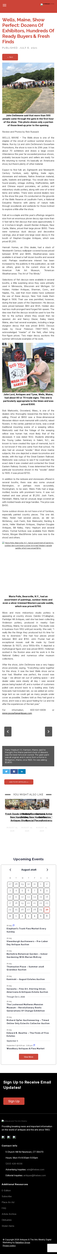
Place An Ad (8, 1202)
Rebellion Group (22, 1242)
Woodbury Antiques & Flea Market (26, 1048)
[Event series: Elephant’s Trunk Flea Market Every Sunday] (13, 925)
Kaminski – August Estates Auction (26, 979)
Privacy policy (9, 1245)
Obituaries (7, 1220)
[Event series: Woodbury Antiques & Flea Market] (34, 1045)
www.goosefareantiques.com (17, 713)
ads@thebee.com (35, 1169)
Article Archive (9, 1214)
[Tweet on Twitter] (6, 771)
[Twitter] (9, 1138)
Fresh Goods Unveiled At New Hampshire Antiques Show (18, 817)
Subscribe (7, 1196)
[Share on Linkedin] (22, 771)
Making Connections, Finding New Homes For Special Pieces (33, 817)
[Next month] (47, 870)
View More (28, 1056)
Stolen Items (8, 1226)
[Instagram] (15, 1138)
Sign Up (14, 1101)
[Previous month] (10, 870)
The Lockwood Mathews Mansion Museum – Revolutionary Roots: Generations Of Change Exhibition (26, 1007)
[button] (7, 731)
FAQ (4, 1208)
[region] (28, 741)
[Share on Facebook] (14, 771)
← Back (10, 57)
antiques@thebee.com (34, 1175)
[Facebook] (4, 1138)
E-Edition (6, 1190)
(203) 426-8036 (14, 1163)
